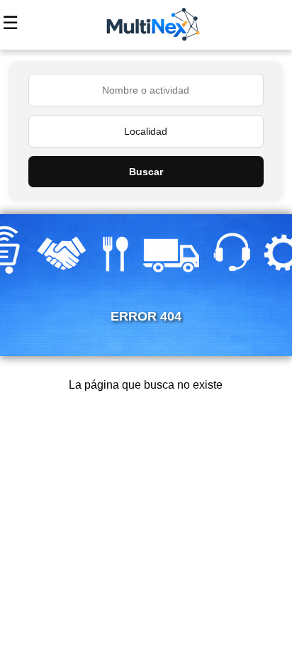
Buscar (146, 171)
